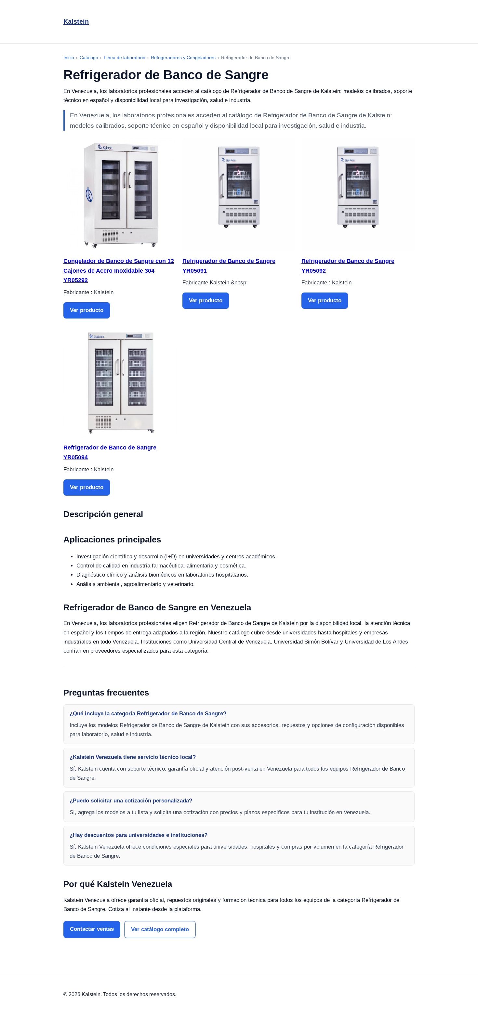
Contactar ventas (92, 929)
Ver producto (86, 310)
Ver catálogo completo (160, 929)
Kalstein (76, 21)
